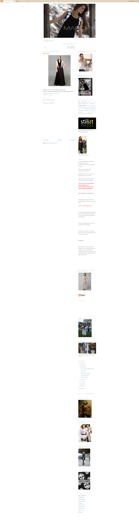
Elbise (50, 94)
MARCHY (87, 108)
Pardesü (86, 110)
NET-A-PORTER (82, 495)
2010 (81, 388)
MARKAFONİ (50, 89)
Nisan (82, 382)
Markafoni (93, 108)
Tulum (86, 113)
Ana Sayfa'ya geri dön (48, 40)
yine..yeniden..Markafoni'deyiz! (88, 368)
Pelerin (90, 110)
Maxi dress (83, 371)
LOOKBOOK (81, 497)
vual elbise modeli (85, 375)
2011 (81, 363)
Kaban (88, 107)
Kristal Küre (80, 108)
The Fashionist (81, 506)
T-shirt (88, 112)
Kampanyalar (92, 107)
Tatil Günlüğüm (71, 46)
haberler (79, 107)
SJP (94, 110)
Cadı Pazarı (92, 102)
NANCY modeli (84, 377)
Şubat (82, 384)
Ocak (82, 386)
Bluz (79, 102)
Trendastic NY (81, 508)
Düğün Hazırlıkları (90, 103)
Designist (80, 503)
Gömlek (92, 105)
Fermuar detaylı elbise (86, 373)
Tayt (93, 112)
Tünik (90, 113)
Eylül (82, 365)
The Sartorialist (81, 499)
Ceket (79, 103)
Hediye (83, 107)
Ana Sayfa (59, 140)
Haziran (83, 367)
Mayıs (82, 379)
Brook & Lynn (81, 505)
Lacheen (80, 512)
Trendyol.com (81, 113)
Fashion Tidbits (81, 501)
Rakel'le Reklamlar (71, 47)
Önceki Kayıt (73, 140)
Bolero (85, 102)
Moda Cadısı (81, 510)
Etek (88, 105)
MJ (79, 110)
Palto (82, 110)
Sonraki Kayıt (46, 140)
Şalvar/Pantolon (81, 112)
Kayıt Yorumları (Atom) (52, 143)
